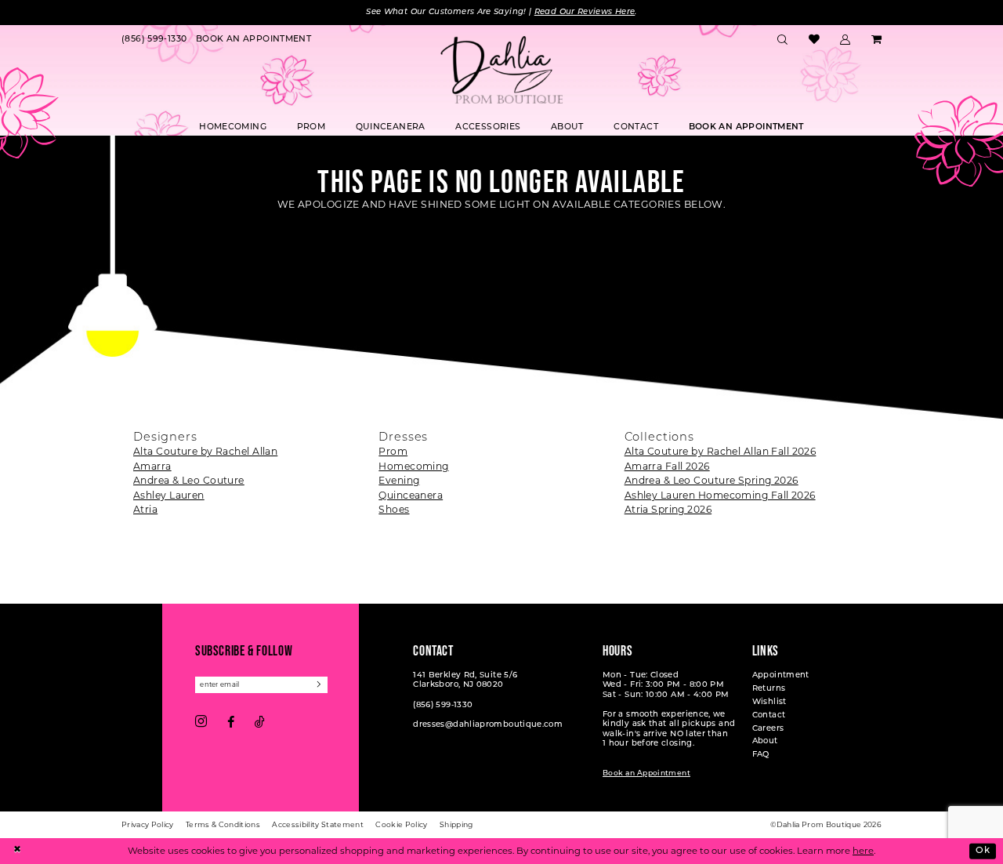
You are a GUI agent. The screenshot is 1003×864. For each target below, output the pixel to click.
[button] (845, 40)
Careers (768, 728)
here (863, 850)
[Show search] (782, 40)
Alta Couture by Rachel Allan (205, 451)
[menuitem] (154, 40)
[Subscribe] (319, 685)
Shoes (393, 509)
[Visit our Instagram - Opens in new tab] (201, 722)
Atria (145, 509)
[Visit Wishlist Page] (814, 40)
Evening (398, 480)
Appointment (780, 675)
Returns (769, 688)
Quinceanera (410, 495)
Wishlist (769, 702)
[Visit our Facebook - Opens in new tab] (230, 722)
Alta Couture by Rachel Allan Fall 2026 (721, 451)
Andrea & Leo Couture (188, 480)
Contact (769, 715)
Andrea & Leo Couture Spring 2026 (711, 480)
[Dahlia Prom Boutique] (501, 69)
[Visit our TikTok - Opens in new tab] (260, 722)
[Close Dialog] (17, 851)
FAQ (760, 754)
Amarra (152, 466)
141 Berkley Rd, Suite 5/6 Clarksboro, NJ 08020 (465, 680)
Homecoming (413, 466)
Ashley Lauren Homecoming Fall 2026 (720, 495)
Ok (983, 850)
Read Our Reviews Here (584, 12)
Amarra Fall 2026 (667, 466)
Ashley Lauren (169, 495)
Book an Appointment (646, 773)
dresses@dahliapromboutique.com (488, 725)
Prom (392, 451)
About (765, 741)
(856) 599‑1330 (443, 705)
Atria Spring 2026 (668, 509)
